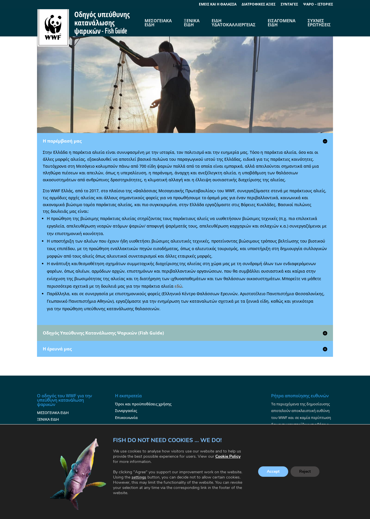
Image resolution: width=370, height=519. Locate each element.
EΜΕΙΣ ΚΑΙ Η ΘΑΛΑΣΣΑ (217, 5)
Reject (305, 471)
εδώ (178, 286)
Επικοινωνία (126, 417)
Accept (273, 471)
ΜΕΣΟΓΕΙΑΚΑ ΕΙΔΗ (53, 412)
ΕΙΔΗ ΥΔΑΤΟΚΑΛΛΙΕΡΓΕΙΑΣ (234, 22)
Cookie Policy (227, 456)
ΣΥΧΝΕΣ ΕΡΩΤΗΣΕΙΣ (319, 22)
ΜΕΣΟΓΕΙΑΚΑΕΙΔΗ (158, 22)
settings (139, 477)
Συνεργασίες (126, 410)
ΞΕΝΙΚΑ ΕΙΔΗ (191, 22)
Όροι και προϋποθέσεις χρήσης (143, 404)
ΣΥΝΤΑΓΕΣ (289, 5)
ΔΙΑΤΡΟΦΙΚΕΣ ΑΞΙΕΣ (258, 5)
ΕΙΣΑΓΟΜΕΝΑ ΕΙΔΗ (281, 22)
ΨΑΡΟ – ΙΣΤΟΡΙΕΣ (318, 5)
